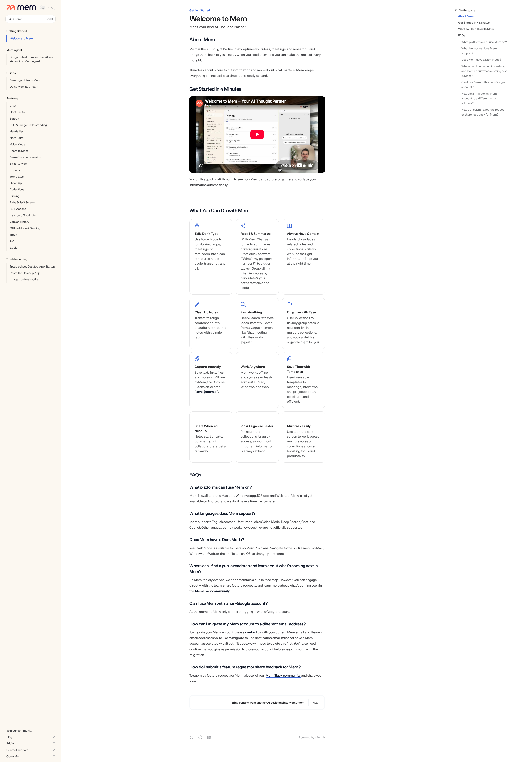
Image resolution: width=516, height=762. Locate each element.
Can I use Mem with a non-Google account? (483, 85)
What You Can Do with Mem (476, 29)
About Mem (466, 16)
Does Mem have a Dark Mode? (481, 59)
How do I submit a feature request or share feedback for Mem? (483, 112)
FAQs (461, 35)
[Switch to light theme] (48, 8)
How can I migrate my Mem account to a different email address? (479, 98)
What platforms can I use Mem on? (484, 42)
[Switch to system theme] (43, 8)
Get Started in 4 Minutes (474, 22)
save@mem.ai (206, 392)
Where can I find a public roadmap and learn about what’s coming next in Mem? (484, 71)
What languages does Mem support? (479, 51)
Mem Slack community (212, 591)
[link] (210, 257)
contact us (253, 632)
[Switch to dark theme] (52, 8)
